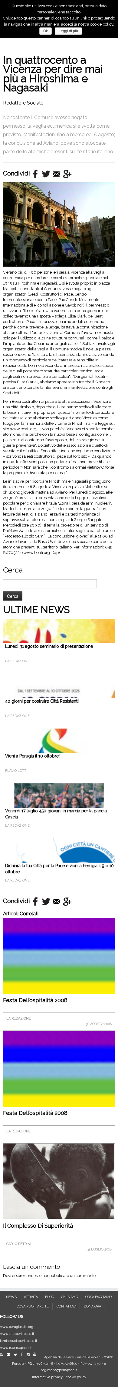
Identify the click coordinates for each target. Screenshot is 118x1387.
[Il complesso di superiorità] (59, 1180)
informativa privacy (47, 1377)
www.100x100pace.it (15, 1348)
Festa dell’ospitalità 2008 (35, 1000)
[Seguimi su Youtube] (36, 1354)
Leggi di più (68, 31)
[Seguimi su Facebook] (23, 1355)
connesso (33, 1275)
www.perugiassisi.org (16, 1327)
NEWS (11, 1297)
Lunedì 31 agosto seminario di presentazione (49, 646)
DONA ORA (92, 1306)
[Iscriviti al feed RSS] (3, 1355)
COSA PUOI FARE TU (33, 1306)
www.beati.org (23, 429)
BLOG (49, 1297)
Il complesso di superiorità (38, 1225)
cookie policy (76, 1377)
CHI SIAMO (69, 1297)
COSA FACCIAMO (98, 1297)
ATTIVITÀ (31, 1297)
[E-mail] (10, 1355)
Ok (45, 31)
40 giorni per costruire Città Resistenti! (42, 701)
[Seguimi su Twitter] (17, 1355)
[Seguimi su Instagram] (29, 1355)
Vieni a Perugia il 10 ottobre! (32, 756)
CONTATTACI (67, 1306)
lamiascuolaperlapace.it (18, 1341)
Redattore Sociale (23, 103)
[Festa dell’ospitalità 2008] (59, 974)
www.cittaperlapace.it (17, 1334)
